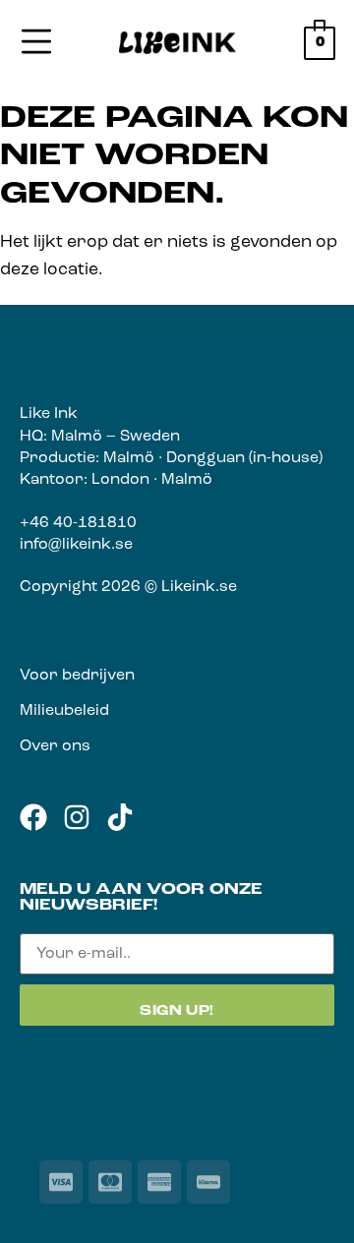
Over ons (55, 746)
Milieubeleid (64, 711)
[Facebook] (33, 817)
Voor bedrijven (77, 675)
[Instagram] (76, 817)
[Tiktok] (120, 817)
